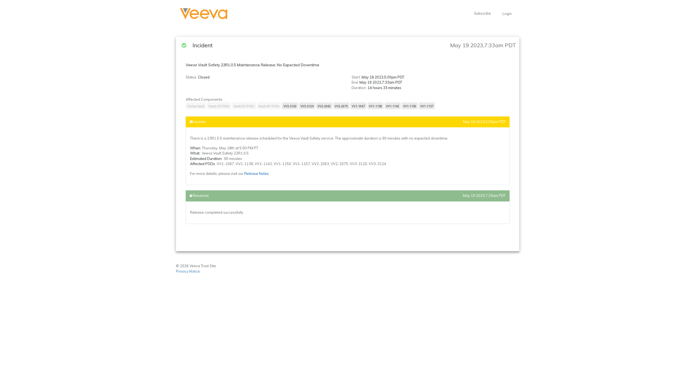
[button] (204, 13)
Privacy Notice (188, 271)
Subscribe (482, 13)
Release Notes (256, 173)
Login (507, 13)
